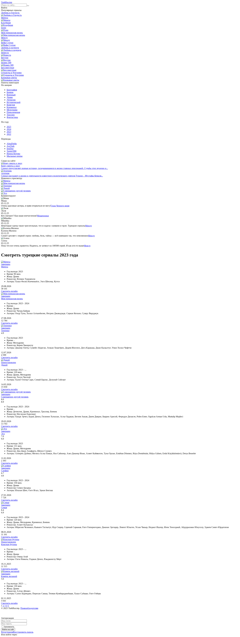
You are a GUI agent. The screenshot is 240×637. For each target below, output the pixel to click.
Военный (11, 95)
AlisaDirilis (12, 143)
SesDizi (10, 148)
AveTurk (10, 146)
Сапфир (5, 470)
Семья (4, 507)
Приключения (13, 112)
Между (88, 226)
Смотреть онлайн (9, 291)
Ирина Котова (13, 153)
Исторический (13, 102)
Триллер (11, 115)
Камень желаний (9, 576)
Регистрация (7, 632)
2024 (9, 129)
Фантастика (12, 117)
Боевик (10, 92)
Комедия (11, 105)
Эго (3, 434)
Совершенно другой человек (14, 397)
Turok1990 (11, 151)
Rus (6, 2)
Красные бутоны (9, 544)
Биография (12, 90)
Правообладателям (29, 608)
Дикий (4, 365)
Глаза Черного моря (60, 206)
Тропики (5, 330)
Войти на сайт (8, 629)
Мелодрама (12, 110)
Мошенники (43, 216)
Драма (10, 97)
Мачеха (4, 267)
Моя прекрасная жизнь (12, 298)
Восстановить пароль (23, 632)
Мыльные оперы (14, 156)
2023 (9, 132)
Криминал (12, 107)
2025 (9, 127)
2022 (9, 134)
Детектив (11, 100)
